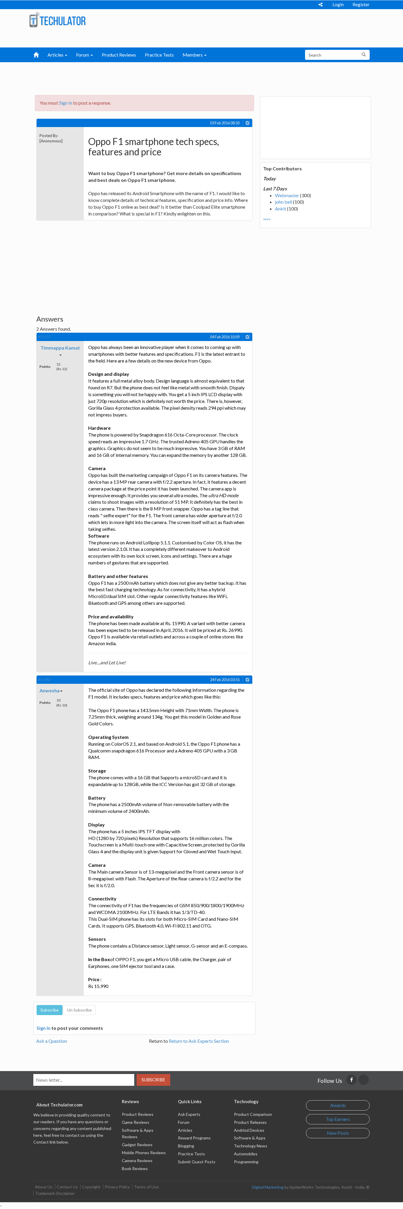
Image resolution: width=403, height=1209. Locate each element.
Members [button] (193, 54)
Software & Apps (250, 1137)
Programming (246, 1161)
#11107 (44, 337)
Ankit (280, 208)
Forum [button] (83, 54)
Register (361, 4)
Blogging (186, 1145)
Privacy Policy (117, 1186)
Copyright (91, 1186)
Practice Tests (159, 54)
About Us (44, 1186)
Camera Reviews (137, 1160)
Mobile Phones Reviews (144, 1152)
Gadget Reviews (137, 1144)
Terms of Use (146, 1186)
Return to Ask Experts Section (199, 1041)
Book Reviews (135, 1168)
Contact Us (67, 1186)
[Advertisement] (170, 77)
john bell (283, 202)
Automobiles (246, 1153)
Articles (185, 1130)
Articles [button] (55, 54)
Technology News (250, 1145)
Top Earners (338, 1119)
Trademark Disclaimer (55, 1193)
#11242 (44, 679)
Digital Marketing (268, 1187)
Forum (183, 1122)
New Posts (338, 1133)
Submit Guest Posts (196, 1161)
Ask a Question (51, 1041)
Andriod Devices (249, 1130)
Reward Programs (194, 1137)
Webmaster (287, 195)
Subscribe (153, 1079)
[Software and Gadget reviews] (57, 19)
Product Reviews (119, 54)
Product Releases (250, 1122)
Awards (338, 1105)
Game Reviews (135, 1122)
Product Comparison (253, 1114)
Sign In (65, 103)
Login (338, 4)
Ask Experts (189, 1114)
